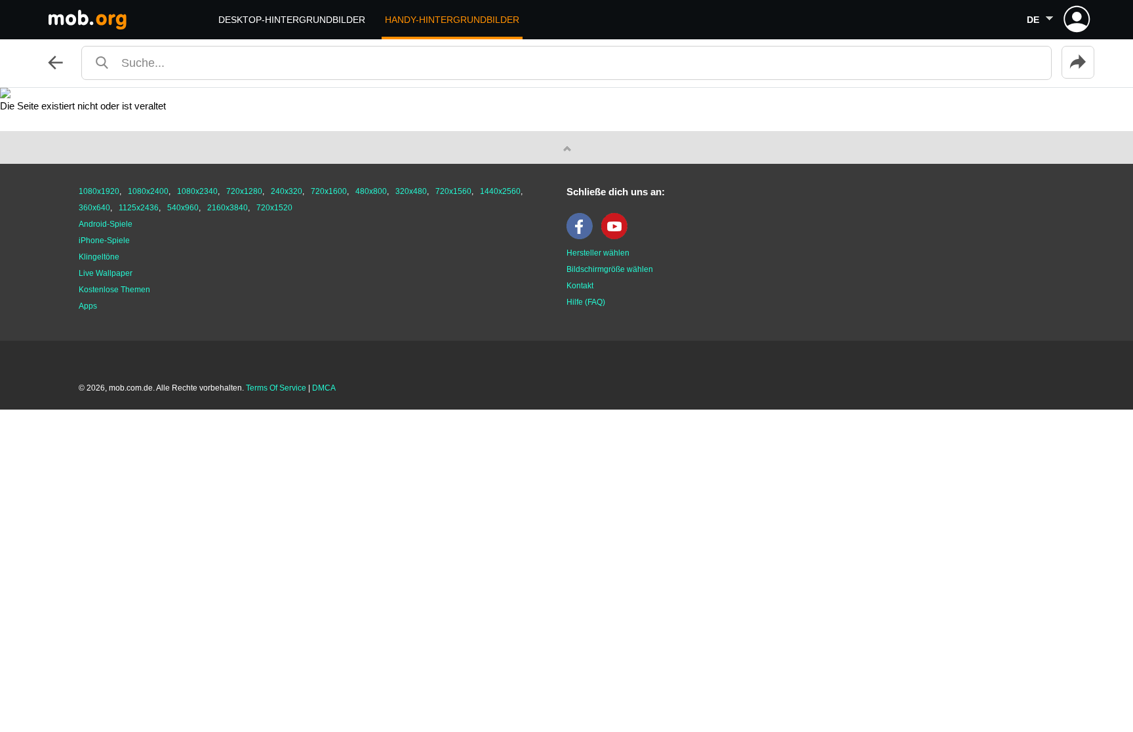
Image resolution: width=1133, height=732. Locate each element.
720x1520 (274, 207)
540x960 (183, 207)
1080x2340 (197, 191)
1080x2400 (148, 191)
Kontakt (579, 285)
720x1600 (329, 191)
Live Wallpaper (105, 273)
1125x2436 (139, 207)
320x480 (411, 191)
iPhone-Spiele (104, 240)
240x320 (286, 191)
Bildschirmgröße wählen (609, 269)
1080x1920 (99, 191)
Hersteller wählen (597, 253)
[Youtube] (617, 236)
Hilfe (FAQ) (585, 302)
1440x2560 (500, 191)
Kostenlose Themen (114, 289)
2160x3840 (227, 207)
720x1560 (453, 191)
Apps (88, 306)
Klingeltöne (99, 256)
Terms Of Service (276, 388)
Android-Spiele (105, 224)
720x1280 (244, 191)
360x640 (94, 207)
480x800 (371, 191)
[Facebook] (582, 236)
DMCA (324, 388)
